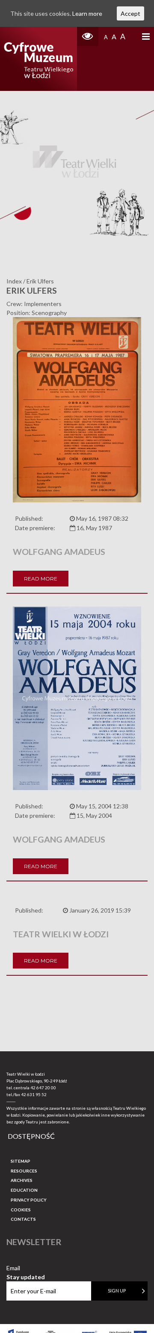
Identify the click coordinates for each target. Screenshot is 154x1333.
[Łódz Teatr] (38, 59)
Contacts (23, 1219)
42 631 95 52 (34, 1094)
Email (25, 1268)
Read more (40, 578)
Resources (24, 1170)
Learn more (87, 13)
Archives (22, 1180)
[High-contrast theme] (87, 36)
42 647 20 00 (43, 1087)
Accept (130, 13)
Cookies (21, 1209)
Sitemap (20, 1161)
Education (24, 1190)
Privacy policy (29, 1199)
